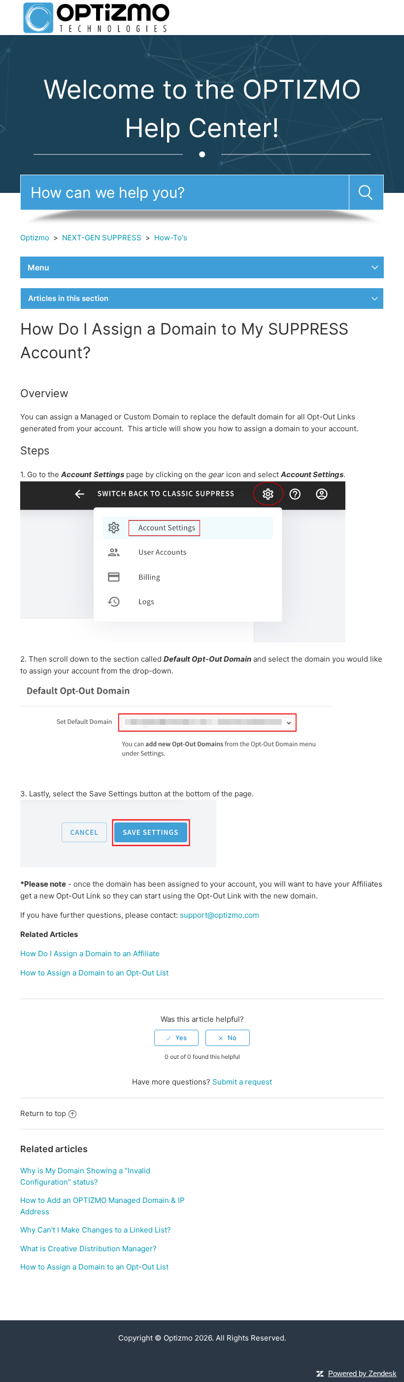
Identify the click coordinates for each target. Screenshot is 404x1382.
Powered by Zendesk (362, 1373)
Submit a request (242, 1081)
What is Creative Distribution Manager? (88, 1248)
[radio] (176, 1038)
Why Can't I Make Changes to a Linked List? (95, 1229)
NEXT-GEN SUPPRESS (101, 237)
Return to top (43, 1113)
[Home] (96, 17)
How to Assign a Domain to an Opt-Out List (94, 972)
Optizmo (34, 237)
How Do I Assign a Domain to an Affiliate (90, 953)
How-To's (170, 237)
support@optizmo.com (219, 915)
